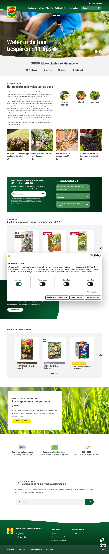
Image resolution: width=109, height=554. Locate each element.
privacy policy (29, 200)
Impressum (10, 549)
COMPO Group (77, 534)
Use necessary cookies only (57, 298)
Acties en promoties (59, 540)
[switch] (42, 284)
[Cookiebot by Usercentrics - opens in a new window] (91, 255)
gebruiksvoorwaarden (16, 200)
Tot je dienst (60, 8)
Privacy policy (22, 549)
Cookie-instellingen (36, 549)
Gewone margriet (64, 103)
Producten (32, 8)
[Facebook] (18, 537)
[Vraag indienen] (43, 194)
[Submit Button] (89, 502)
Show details (92, 292)
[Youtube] (21, 537)
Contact (54, 534)
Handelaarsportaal (58, 537)
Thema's (49, 8)
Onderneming (73, 8)
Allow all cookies (93, 298)
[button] (50, 15)
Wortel (81, 102)
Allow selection (76, 298)
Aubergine (95, 102)
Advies (41, 8)
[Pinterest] (25, 537)
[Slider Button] (96, 51)
